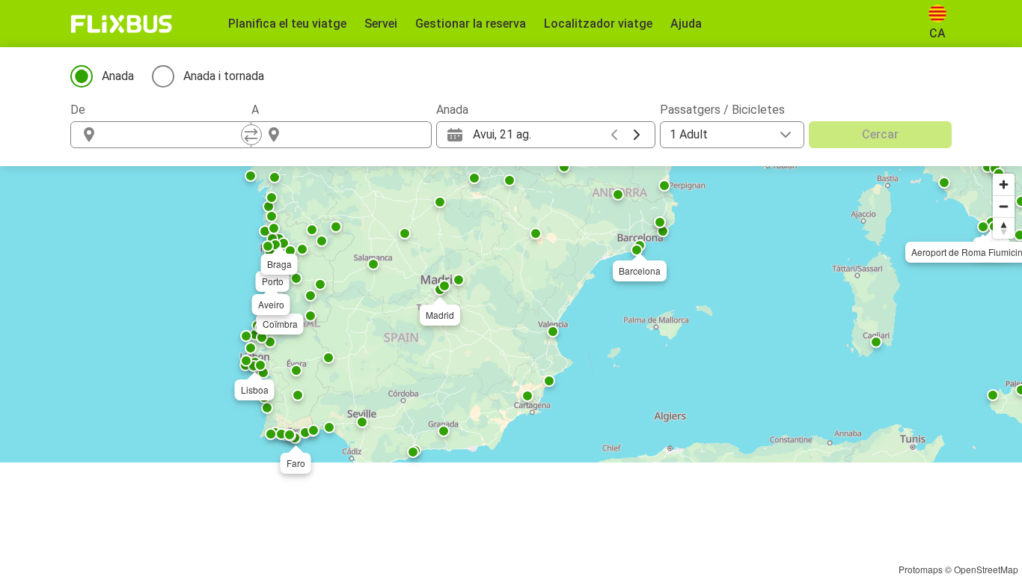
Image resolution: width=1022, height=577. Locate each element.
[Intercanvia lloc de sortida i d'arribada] (251, 134)
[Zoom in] (1004, 184)
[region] (511, 314)
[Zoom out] (1004, 206)
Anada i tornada (223, 76)
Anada (118, 76)
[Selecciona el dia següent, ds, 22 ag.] (637, 135)
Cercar (880, 134)
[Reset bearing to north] (1004, 228)
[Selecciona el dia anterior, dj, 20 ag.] (614, 135)
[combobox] (174, 135)
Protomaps (921, 569)
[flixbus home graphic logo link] (122, 23)
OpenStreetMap (986, 569)
